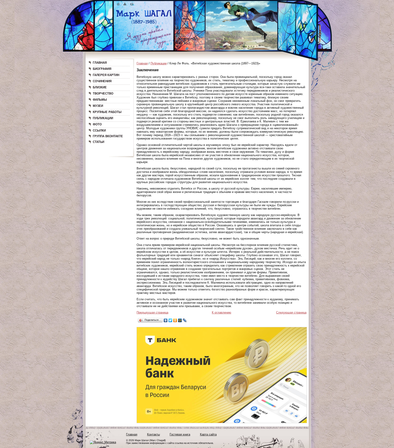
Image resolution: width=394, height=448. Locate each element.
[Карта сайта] (125, 5)
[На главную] (118, 5)
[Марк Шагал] (144, 24)
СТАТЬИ (98, 142)
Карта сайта (208, 434)
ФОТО (97, 124)
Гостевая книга (180, 434)
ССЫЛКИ (99, 130)
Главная (142, 63)
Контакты (153, 434)
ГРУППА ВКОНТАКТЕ (108, 136)
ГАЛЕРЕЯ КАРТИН (106, 75)
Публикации (158, 63)
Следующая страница (291, 312)
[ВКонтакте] (165, 320)
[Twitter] (170, 320)
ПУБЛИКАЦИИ (103, 118)
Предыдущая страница (152, 312)
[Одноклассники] (175, 320)
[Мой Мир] (180, 320)
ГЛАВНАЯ (100, 62)
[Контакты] (132, 5)
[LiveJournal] (184, 320)
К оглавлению (221, 312)
